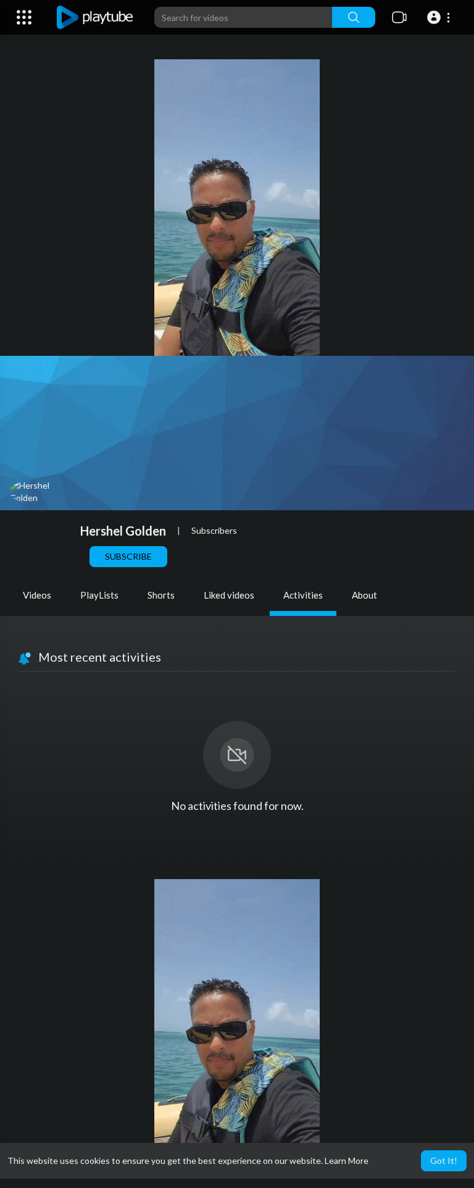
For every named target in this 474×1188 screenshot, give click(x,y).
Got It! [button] (443, 1160)
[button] (440, 17)
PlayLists (99, 594)
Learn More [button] (346, 1160)
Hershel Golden (123, 530)
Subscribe (128, 556)
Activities (303, 594)
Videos (37, 594)
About (364, 594)
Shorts (161, 594)
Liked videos (229, 594)
